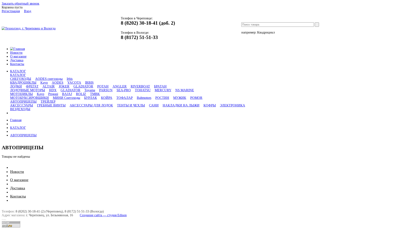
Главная (15, 120)
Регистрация (11, 11)
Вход (27, 11)
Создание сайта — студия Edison (103, 215)
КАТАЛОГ (18, 75)
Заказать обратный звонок (20, 3)
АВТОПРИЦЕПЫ (23, 135)
